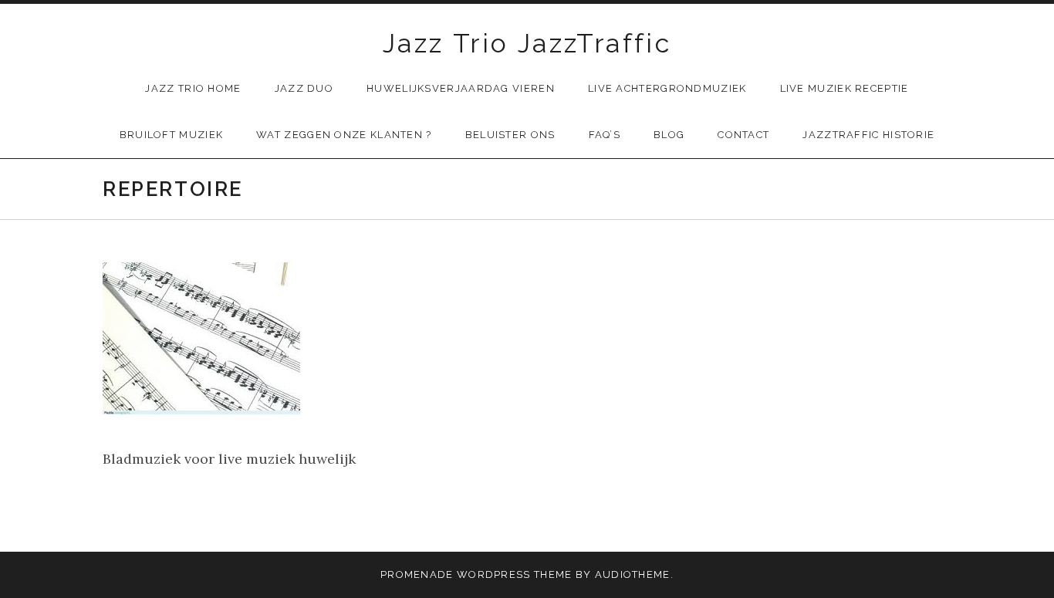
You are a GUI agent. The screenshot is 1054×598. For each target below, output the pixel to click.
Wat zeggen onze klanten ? (344, 134)
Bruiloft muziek (172, 134)
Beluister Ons (510, 134)
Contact (743, 134)
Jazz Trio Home (193, 88)
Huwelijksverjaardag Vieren (461, 88)
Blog (669, 134)
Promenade (417, 574)
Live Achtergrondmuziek (667, 88)
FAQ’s (605, 134)
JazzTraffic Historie (868, 134)
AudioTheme (633, 574)
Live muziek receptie (844, 88)
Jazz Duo (304, 88)
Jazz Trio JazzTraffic (527, 43)
